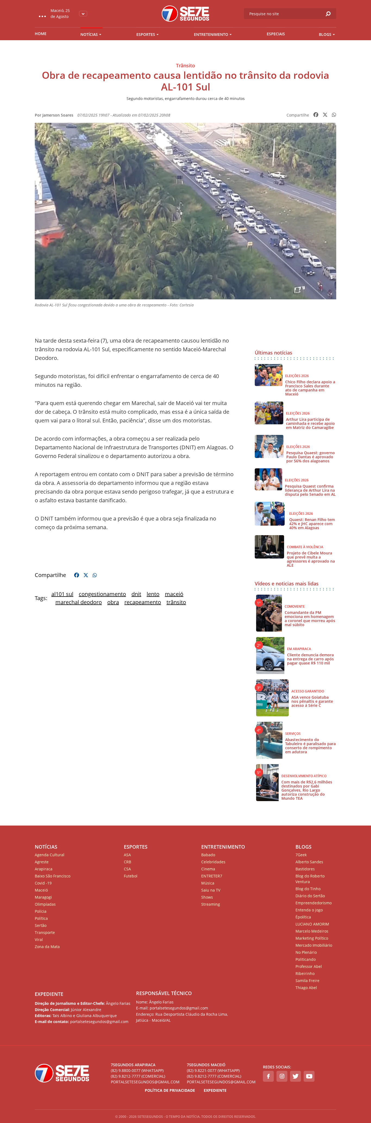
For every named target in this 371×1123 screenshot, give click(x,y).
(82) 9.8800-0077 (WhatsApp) (137, 1070)
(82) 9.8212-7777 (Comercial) (138, 1076)
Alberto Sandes (309, 861)
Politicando (305, 959)
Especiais (276, 33)
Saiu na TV (210, 890)
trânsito (176, 602)
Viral (39, 939)
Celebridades (213, 861)
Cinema (208, 868)
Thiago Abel (306, 987)
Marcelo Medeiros (311, 931)
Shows (207, 897)
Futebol (130, 876)
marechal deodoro (78, 602)
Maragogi (43, 897)
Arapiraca (43, 868)
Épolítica (303, 917)
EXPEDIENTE (49, 994)
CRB (127, 861)
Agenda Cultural (49, 854)
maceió (174, 594)
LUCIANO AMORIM (312, 924)
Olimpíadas (45, 904)
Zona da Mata (47, 946)
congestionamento (102, 594)
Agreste (42, 861)
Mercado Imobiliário (313, 945)
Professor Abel (308, 966)
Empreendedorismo (313, 902)
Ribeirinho (305, 973)
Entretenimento (211, 34)
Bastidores (305, 868)
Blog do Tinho (307, 888)
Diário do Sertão (310, 895)
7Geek (301, 854)
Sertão (40, 925)
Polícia (40, 911)
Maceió (41, 890)
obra (113, 602)
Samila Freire (307, 980)
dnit (136, 594)
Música (207, 883)
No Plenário (306, 952)
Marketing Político (311, 938)
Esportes (145, 34)
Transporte (45, 932)
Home (40, 33)
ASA (127, 854)
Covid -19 (43, 883)
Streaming (210, 904)
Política (41, 918)
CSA (127, 868)
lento (153, 594)
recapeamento (142, 602)
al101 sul (62, 594)
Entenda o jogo (309, 909)
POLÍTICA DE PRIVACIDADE (170, 1090)
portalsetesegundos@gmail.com (145, 1081)
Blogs (325, 34)
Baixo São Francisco (52, 876)
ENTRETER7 (211, 876)
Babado (208, 854)
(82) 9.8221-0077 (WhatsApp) (213, 1070)
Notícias (89, 34)
